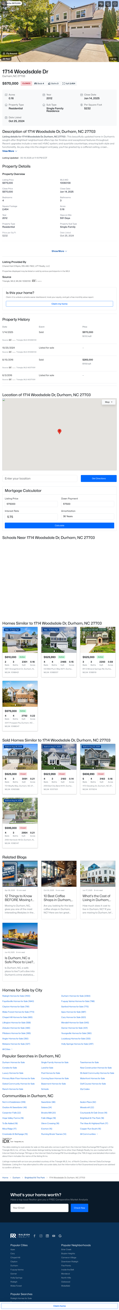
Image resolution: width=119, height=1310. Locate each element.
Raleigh (13, 1282)
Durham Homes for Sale (13, 1062)
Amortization (68, 511)
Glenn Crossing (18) (50, 1123)
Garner (13, 1274)
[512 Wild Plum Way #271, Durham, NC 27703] (58, 639)
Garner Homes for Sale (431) (74, 1028)
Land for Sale (47, 1067)
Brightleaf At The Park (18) (92, 1118)
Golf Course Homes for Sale (93, 1083)
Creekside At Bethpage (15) (15, 1134)
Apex (12, 1249)
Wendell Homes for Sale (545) (75, 1022)
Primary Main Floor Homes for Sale (18, 1078)
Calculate (59, 525)
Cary (12, 1253)
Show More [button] (58, 251)
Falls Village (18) (48, 1118)
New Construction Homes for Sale (96, 1067)
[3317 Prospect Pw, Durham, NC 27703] (20, 693)
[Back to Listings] (4, 4)
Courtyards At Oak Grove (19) (93, 1112)
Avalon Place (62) (88, 1102)
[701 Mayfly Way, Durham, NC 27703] (20, 756)
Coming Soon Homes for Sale (55, 1078)
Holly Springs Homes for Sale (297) (77, 1044)
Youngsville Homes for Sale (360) (76, 1033)
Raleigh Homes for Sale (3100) (16, 996)
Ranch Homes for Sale (12, 1089)
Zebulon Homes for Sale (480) (16, 1028)
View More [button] (8, 151)
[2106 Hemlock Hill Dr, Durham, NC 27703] (20, 810)
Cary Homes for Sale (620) (73, 1017)
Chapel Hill (15, 1257)
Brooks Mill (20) (48, 1112)
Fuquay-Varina (17, 1269)
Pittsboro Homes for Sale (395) (16, 1033)
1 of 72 (113, 59)
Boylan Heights (68, 1253)
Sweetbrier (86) (48, 1102)
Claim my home (59, 304)
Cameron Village (68, 1257)
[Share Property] (108, 4)
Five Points (66, 1265)
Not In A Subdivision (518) (14, 1102)
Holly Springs (16, 1278)
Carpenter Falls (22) (11, 1112)
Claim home (59, 1306)
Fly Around (11, 53)
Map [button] (107, 402)
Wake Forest (16, 1286)
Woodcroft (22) (87, 1107)
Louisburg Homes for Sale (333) (76, 1038)
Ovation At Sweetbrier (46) (14, 1107)
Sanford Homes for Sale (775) (75, 1006)
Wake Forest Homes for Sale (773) (18, 1012)
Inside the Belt (67, 1269)
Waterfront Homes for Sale (92, 1078)
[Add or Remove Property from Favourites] (115, 4)
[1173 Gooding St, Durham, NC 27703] (97, 756)
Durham (14, 1265)
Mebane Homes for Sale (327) (16, 1044)
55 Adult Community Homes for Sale (97, 1073)
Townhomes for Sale (89, 1062)
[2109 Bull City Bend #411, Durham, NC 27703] (58, 756)
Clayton (13, 1261)
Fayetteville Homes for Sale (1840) (18, 1001)
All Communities (88, 1134)
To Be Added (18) (10, 1123)
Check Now (79, 1208)
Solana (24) (46, 1107)
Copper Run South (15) (90, 1128)
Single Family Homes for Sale (54, 1062)
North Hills (66, 1278)
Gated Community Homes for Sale (18, 1083)
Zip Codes (85, 1089)
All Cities (6, 1049)
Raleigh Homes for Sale (21, 1298)
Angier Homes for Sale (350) (15, 1038)
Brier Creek (66, 1249)
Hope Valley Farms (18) (13, 1118)
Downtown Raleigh (69, 1261)
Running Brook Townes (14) (53, 1134)
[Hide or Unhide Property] (101, 4)
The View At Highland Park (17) (94, 1123)
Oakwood (65, 1282)
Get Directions (99, 478)
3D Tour (6, 59)
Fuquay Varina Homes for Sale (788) (78, 1001)
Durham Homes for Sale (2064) (75, 996)
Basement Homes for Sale (53, 1083)
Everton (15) (46, 1128)
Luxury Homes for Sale (12, 1073)
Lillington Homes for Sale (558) (16, 1022)
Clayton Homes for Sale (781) (15, 1006)
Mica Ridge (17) (9, 1128)
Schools (45, 1089)
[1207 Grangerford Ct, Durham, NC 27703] (20, 639)
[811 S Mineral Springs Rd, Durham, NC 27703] (97, 639)
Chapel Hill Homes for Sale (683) (17, 1017)
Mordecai (65, 1274)
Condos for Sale (9, 1067)
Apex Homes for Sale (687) (73, 1012)
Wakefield (65, 1286)
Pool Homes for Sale (50, 1073)
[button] (34, 1235)
